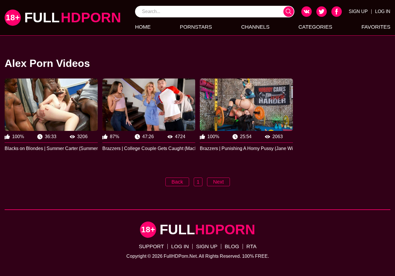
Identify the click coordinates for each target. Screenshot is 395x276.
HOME (143, 27)
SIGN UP (358, 11)
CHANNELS (255, 27)
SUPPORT (151, 246)
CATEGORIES (315, 27)
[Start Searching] (288, 11)
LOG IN (382, 11)
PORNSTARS (196, 27)
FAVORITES (375, 27)
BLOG (232, 246)
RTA (251, 246)
